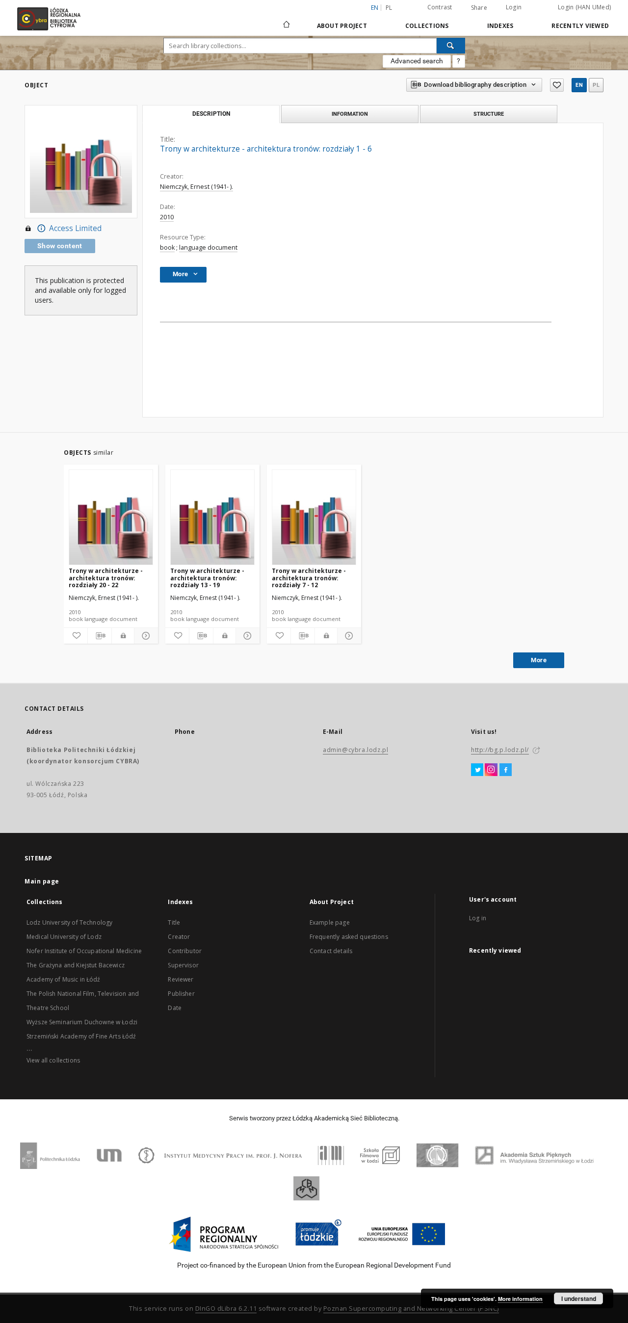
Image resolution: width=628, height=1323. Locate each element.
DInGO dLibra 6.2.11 (226, 1308)
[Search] (451, 45)
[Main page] (286, 20)
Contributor (185, 951)
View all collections (53, 1060)
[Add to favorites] (557, 85)
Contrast (439, 7)
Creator (179, 937)
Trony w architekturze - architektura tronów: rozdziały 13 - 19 (207, 578)
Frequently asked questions (349, 937)
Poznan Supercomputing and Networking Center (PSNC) (411, 1308)
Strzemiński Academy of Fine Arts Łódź (81, 1036)
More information (520, 1298)
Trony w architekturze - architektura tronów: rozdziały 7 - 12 (309, 578)
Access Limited (75, 228)
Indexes (500, 26)
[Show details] (145, 635)
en (579, 85)
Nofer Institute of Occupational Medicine (84, 951)
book (167, 247)
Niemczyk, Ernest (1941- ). (196, 186)
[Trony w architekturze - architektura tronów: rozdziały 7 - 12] (314, 518)
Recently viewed (580, 26)
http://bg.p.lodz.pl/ (500, 750)
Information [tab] (350, 113)
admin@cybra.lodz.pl (355, 750)
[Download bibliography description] (99, 635)
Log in (477, 918)
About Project (342, 26)
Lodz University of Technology (69, 922)
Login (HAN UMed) (584, 7)
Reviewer (180, 979)
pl (389, 7)
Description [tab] (211, 113)
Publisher (181, 993)
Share (479, 8)
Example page (330, 922)
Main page (42, 881)
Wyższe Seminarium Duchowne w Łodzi (81, 1022)
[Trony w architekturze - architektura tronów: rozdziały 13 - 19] (212, 518)
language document (208, 247)
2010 (167, 217)
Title (174, 922)
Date (175, 1008)
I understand (578, 1298)
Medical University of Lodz (64, 937)
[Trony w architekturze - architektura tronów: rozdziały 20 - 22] (111, 518)
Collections (427, 26)
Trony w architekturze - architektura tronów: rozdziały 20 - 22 (106, 578)
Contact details (331, 951)
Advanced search (417, 61)
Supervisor (183, 965)
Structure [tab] (488, 113)
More (539, 660)
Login (514, 7)
